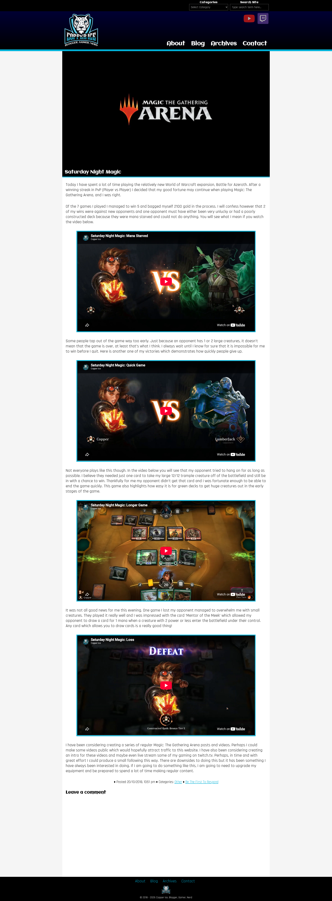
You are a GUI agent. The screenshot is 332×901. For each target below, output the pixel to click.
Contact (255, 44)
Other (178, 782)
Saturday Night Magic (93, 172)
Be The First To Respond (201, 782)
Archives (224, 44)
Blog (198, 44)
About (176, 44)
